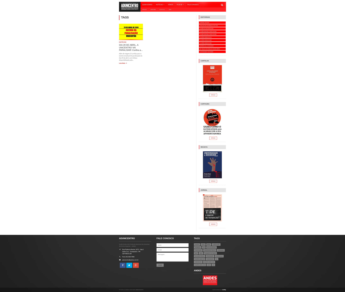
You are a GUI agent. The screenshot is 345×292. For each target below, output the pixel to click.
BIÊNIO (208, 244)
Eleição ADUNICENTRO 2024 (206, 28)
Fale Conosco (193, 5)
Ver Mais (213, 95)
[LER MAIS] (131, 32)
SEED (196, 253)
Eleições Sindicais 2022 (205, 43)
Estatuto (162, 9)
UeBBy (224, 289)
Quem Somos (147, 5)
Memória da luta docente (207, 46)
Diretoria (153, 9)
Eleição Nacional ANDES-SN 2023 (208, 31)
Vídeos (170, 5)
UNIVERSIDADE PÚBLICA (209, 250)
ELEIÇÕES (197, 244)
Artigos (144, 9)
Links (170, 9)
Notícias (122, 42)
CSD (204, 247)
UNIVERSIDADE (219, 256)
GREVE (201, 253)
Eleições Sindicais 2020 (205, 40)
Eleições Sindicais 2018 (205, 37)
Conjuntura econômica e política (209, 25)
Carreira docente (204, 22)
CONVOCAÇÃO (216, 244)
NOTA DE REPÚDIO (211, 247)
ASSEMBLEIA (198, 247)
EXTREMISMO (221, 250)
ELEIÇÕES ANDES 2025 (209, 262)
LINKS (208, 265)
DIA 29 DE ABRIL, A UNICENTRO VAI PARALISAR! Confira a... (131, 47)
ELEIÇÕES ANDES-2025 (200, 265)
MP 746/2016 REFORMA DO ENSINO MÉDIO (210, 49)
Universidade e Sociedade (206, 51)
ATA (213, 265)
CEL (216, 259)
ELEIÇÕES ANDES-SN (199, 259)
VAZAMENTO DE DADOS (210, 253)
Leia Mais (122, 63)
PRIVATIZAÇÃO (210, 256)
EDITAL (203, 244)
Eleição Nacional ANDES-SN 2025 (208, 34)
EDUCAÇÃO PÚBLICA (199, 256)
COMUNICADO (210, 259)
